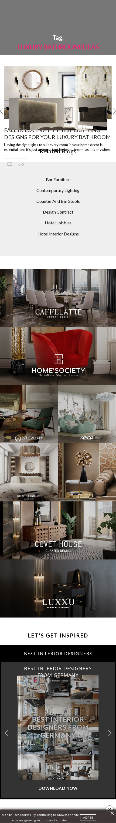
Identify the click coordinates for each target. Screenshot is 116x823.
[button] (109, 733)
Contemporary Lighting (58, 190)
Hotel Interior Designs (58, 233)
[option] (58, 114)
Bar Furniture (58, 179)
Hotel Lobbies (58, 222)
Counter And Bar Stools (58, 201)
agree (88, 817)
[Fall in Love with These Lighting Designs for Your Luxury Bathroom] (58, 93)
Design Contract (58, 211)
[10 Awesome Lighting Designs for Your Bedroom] (58, 122)
